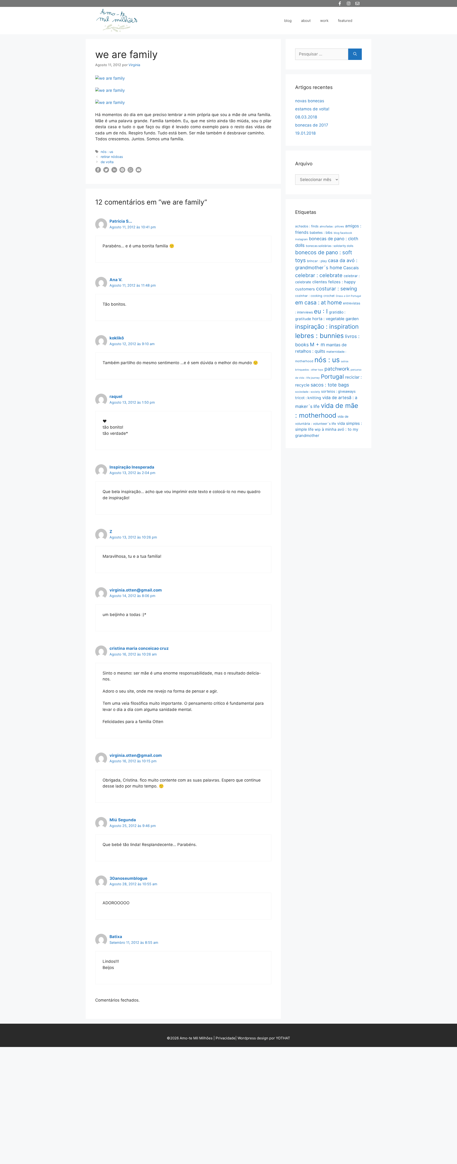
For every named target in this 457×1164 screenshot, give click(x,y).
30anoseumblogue (128, 878)
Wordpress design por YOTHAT (264, 1038)
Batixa (115, 936)
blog (288, 20)
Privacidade (225, 1038)
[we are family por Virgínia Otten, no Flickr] (110, 78)
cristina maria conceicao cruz (139, 648)
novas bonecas (309, 100)
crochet (329, 296)
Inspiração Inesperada (131, 467)
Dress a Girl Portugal (348, 296)
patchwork (336, 369)
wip (318, 429)
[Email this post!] (138, 171)
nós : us (107, 152)
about (306, 20)
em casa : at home (318, 302)
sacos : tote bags (330, 385)
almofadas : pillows (332, 226)
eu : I (321, 311)
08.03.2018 (306, 117)
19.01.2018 (305, 133)
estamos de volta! (312, 109)
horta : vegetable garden (335, 318)
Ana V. (115, 279)
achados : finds (306, 226)
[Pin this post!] (122, 171)
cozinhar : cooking (308, 296)
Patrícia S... (120, 221)
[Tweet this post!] (106, 171)
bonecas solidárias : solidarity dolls (329, 246)
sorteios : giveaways (338, 391)
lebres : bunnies (319, 336)
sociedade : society (307, 391)
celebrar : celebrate (319, 275)
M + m (317, 344)
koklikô (116, 338)
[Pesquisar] (355, 54)
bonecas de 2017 (311, 125)
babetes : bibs (321, 232)
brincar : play (317, 261)
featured (345, 20)
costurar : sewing (336, 289)
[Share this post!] (98, 171)
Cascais (351, 267)
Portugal (332, 376)
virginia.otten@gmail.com (135, 590)
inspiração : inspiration (327, 326)
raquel (115, 396)
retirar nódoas (112, 157)
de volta (107, 162)
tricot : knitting (308, 398)
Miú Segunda (122, 819)
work (324, 20)
